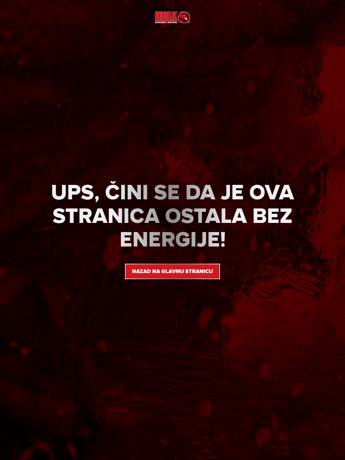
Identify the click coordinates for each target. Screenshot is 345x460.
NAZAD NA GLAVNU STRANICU (172, 271)
